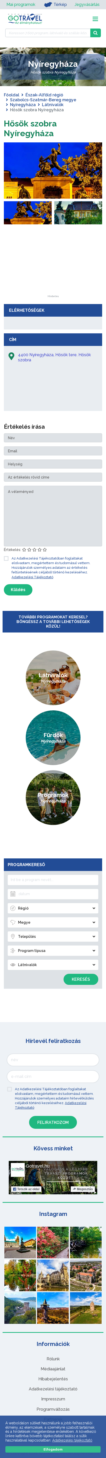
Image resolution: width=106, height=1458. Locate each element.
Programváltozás (53, 1409)
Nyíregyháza (23, 104)
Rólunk (53, 1358)
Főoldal (11, 95)
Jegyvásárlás (87, 4)
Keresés (81, 979)
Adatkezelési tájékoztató (53, 1389)
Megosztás (85, 1189)
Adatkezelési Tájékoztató (32, 577)
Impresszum (53, 1399)
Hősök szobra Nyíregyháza (30, 128)
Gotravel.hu (38, 1166)
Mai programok (20, 4)
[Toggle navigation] (95, 18)
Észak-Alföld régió (44, 95)
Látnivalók (53, 104)
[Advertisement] (53, 263)
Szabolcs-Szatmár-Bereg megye (43, 99)
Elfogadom (53, 1449)
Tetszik (28, 1189)
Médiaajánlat (53, 1369)
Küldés (18, 589)
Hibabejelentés (53, 1379)
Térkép (60, 4)
